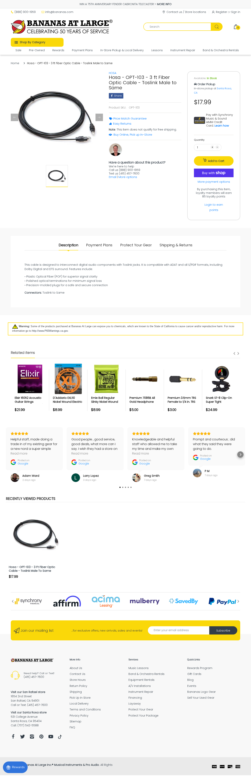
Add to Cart (216, 161)
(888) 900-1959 (25, 12)
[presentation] (234, 353)
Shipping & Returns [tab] (176, 245)
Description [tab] (68, 245)
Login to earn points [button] (214, 207)
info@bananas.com (59, 12)
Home (15, 63)
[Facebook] (13, 737)
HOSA (112, 73)
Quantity (199, 140)
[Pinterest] (41, 737)
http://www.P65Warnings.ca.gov (50, 330)
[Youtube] (50, 737)
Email (112, 177)
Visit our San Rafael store (28, 692)
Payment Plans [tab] (99, 245)
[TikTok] (60, 738)
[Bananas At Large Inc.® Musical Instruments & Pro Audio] (62, 26)
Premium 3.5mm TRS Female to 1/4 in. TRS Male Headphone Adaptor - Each (182, 403)
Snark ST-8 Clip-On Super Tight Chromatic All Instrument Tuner (219, 403)
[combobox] (183, 26)
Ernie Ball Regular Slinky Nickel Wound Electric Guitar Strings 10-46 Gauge (106, 403)
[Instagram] (32, 737)
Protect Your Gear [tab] (136, 245)
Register (221, 12)
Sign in (235, 12)
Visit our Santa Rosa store (29, 712)
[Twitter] (22, 737)
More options (127, 177)
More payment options (214, 182)
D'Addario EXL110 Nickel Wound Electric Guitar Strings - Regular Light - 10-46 (67, 403)
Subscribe (223, 631)
